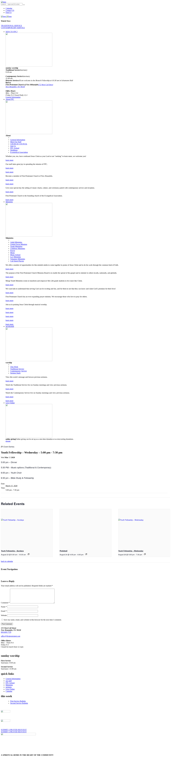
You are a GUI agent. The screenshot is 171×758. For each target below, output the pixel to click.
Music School (15, 255)
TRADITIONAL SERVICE (11, 26)
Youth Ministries (16, 246)
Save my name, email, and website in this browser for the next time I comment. (33, 620)
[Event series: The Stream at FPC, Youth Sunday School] (28, 554)
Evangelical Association (19, 152)
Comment (5, 603)
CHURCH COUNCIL (18, 144)
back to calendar (7, 561)
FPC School (14, 148)
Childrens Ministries (17, 248)
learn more (9, 160)
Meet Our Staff (15, 142)
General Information (13, 97)
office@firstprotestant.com (10, 636)
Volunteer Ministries (17, 259)
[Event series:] (145, 554)
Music (12, 253)
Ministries (9, 202)
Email (4, 611)
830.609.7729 (6, 632)
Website (4, 615)
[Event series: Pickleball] (86, 554)
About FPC (10, 99)
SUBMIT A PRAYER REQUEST (14, 730)
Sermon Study (15, 373)
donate (8, 441)
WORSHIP (10, 326)
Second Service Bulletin (19, 703)
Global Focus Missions (18, 244)
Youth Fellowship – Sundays (12, 551)
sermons (9, 687)
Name (4, 607)
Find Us (9, 12)
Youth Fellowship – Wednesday (130, 551)
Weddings (14, 150)
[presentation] (27, 528)
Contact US (10, 10)
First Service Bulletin (18, 701)
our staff (9, 681)
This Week (14, 367)
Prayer (12, 251)
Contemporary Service (18, 371)
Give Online (10, 403)
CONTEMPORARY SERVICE (13, 28)
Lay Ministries (15, 257)
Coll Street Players (17, 261)
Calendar (9, 8)
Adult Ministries (16, 242)
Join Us (13, 146)
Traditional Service (17, 369)
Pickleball (63, 551)
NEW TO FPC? (12, 32)
